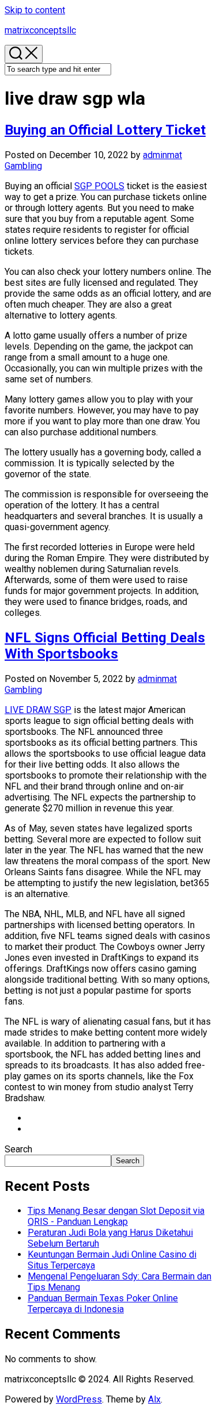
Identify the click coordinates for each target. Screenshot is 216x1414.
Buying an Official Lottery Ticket (105, 130)
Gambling (23, 165)
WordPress (79, 1399)
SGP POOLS (99, 186)
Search (18, 1149)
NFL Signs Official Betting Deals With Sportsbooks (105, 646)
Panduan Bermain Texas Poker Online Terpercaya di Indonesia (103, 1304)
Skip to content (35, 10)
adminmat (162, 155)
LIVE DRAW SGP (38, 709)
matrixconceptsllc (40, 30)
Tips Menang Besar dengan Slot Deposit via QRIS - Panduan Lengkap (116, 1216)
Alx (154, 1399)
